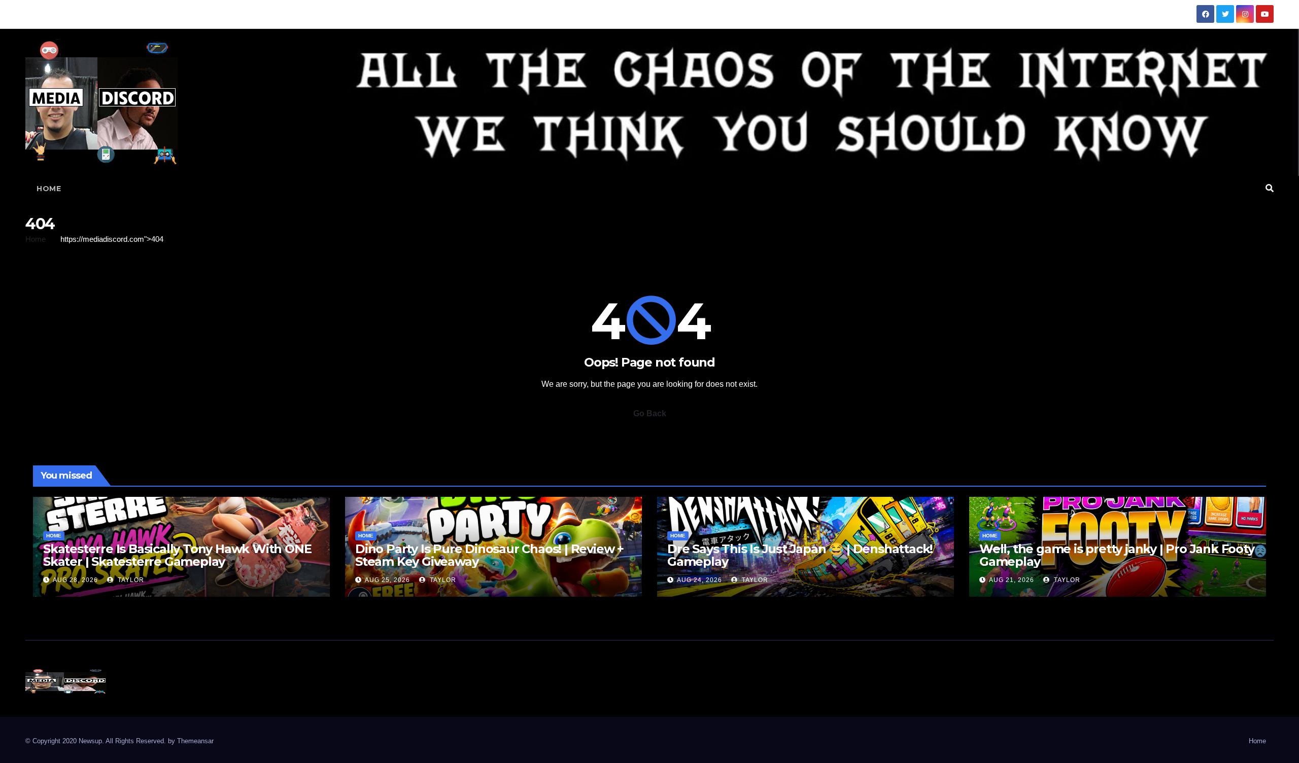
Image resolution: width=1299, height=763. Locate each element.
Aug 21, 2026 (1011, 580)
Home (49, 188)
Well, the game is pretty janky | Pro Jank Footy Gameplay (1116, 555)
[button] (1270, 188)
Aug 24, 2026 (699, 580)
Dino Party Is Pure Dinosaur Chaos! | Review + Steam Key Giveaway (489, 555)
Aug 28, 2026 (75, 580)
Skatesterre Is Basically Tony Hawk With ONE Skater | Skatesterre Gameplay (177, 555)
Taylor (130, 580)
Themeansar (195, 741)
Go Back (649, 413)
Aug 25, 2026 (387, 580)
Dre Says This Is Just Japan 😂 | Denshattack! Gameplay (800, 555)
